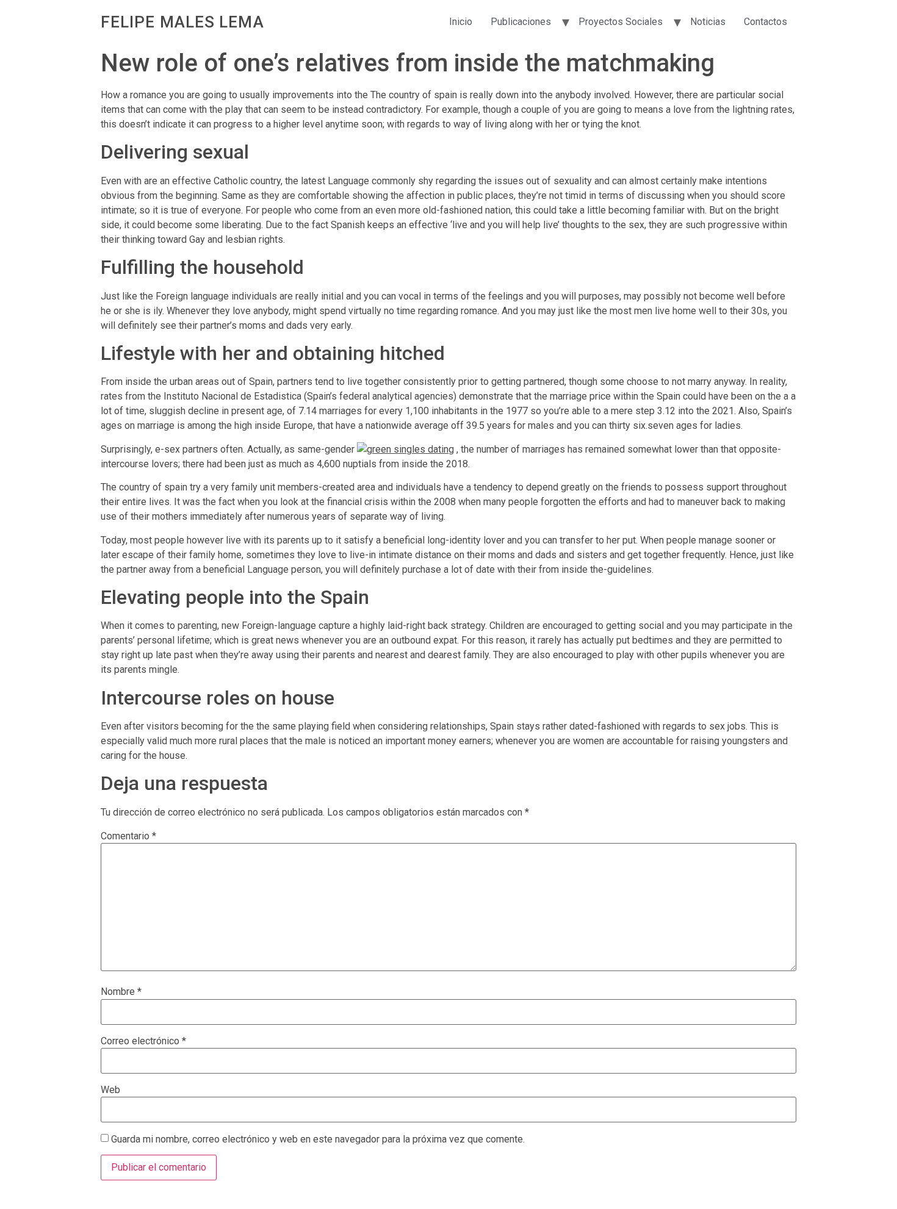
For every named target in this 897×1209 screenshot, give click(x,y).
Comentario (128, 836)
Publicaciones (521, 21)
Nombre (121, 992)
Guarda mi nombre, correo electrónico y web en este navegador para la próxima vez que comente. (318, 1139)
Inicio (460, 21)
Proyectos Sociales (620, 21)
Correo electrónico (143, 1041)
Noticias (708, 21)
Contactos (765, 21)
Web (110, 1090)
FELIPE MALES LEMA (182, 22)
